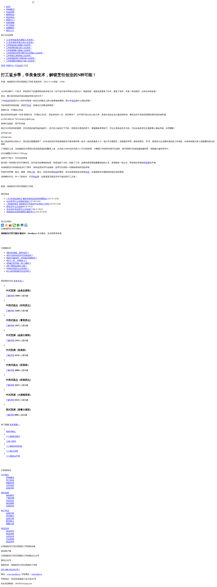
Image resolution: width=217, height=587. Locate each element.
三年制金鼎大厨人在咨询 (19, 45)
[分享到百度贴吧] (26, 225)
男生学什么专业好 (14, 206)
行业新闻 (10, 539)
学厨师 (147, 163)
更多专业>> (19, 281)
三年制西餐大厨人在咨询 (19, 50)
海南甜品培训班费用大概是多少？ (21, 212)
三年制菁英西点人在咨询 (19, 48)
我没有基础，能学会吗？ (18, 253)
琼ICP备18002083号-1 (10, 570)
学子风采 (10, 25)
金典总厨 (10, 513)
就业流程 (10, 534)
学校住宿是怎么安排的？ (18, 268)
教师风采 (10, 15)
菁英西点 (10, 521)
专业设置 (10, 12)
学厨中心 (10, 66)
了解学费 (10, 498)
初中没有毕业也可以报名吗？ (20, 255)
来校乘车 (10, 495)
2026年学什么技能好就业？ (18, 201)
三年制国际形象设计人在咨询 (21, 61)
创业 (7, 101)
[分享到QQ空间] (6, 225)
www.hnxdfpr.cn (13, 574)
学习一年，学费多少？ (17, 261)
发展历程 (10, 488)
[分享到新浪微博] (10, 225)
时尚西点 (10, 516)
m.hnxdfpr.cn (37, 574)
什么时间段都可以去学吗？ (19, 271)
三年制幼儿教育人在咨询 (19, 56)
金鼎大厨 (10, 518)
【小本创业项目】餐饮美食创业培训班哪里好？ (27, 199)
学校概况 (10, 9)
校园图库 (10, 28)
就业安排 (5, 528)
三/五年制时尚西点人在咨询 (20, 42)
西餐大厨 (10, 524)
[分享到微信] (14, 225)
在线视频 (10, 23)
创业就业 (10, 17)
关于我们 (5, 475)
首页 (8, 7)
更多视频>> (15, 425)
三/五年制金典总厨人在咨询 (20, 40)
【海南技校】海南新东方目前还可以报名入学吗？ (28, 204)
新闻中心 (10, 20)
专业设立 (10, 501)
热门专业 (5, 511)
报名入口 (10, 30)
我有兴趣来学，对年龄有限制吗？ (22, 258)
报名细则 (10, 503)
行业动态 (19, 66)
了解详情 (10, 296)
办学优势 (10, 485)
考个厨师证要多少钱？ (17, 266)
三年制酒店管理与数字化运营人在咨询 (25, 53)
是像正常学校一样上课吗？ (19, 263)
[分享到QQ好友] (22, 225)
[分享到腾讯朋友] (18, 225)
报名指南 (5, 493)
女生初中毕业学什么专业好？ (19, 209)
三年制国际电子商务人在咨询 (21, 58)
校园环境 (10, 483)
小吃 (33, 172)
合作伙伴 (10, 536)
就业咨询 (10, 542)
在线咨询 (10, 506)
